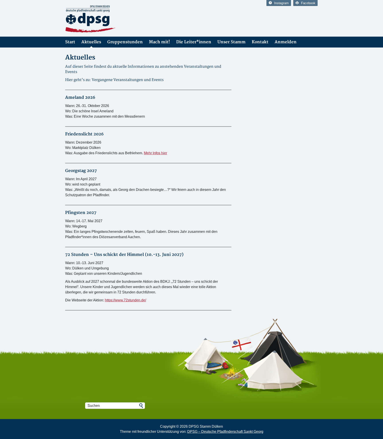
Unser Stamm (231, 42)
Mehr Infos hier (155, 153)
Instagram (281, 3)
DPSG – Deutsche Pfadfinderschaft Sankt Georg (225, 431)
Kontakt (260, 42)
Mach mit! (159, 42)
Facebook (308, 3)
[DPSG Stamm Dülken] (105, 19)
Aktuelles (91, 42)
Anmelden (286, 42)
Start (70, 42)
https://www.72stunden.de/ (125, 300)
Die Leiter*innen (193, 42)
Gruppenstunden (125, 42)
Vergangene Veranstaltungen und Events (128, 80)
